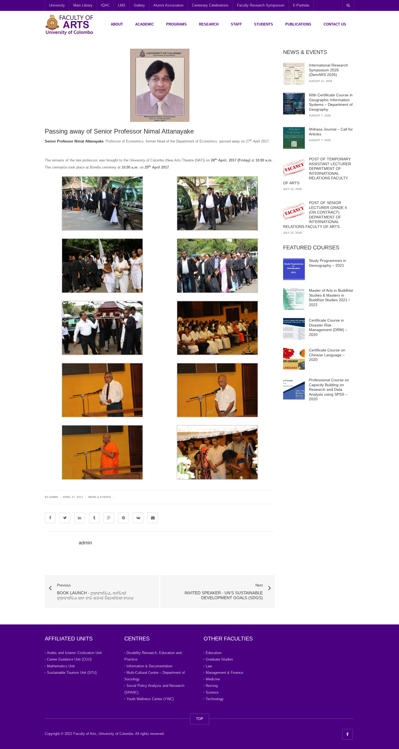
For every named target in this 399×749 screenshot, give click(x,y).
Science (212, 692)
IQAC (105, 5)
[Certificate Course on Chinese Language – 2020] (294, 359)
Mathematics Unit (61, 666)
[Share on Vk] (138, 517)
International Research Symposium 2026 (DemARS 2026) (328, 70)
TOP (199, 719)
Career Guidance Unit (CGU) (69, 659)
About (117, 24)
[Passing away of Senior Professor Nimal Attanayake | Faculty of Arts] (69, 24)
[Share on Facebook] (50, 517)
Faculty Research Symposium (260, 5)
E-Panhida (301, 5)
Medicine (213, 679)
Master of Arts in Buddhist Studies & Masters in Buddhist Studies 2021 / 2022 (331, 297)
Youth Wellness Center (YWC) (150, 699)
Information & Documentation (149, 666)
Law (209, 666)
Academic (144, 24)
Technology (215, 699)
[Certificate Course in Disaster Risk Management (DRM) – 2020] (294, 329)
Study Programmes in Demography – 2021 (327, 263)
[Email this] (152, 517)
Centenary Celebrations (210, 5)
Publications (298, 24)
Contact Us (335, 24)
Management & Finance (224, 673)
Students (263, 24)
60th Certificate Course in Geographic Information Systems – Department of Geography (331, 102)
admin (85, 542)
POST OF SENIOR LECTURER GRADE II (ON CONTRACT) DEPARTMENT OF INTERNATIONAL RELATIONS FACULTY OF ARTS (315, 215)
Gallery (139, 5)
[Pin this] (123, 517)
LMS (121, 5)
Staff (236, 24)
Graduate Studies (219, 659)
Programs (176, 24)
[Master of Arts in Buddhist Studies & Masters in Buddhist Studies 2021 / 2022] (294, 299)
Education (213, 653)
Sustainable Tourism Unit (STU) (72, 673)
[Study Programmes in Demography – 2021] (294, 269)
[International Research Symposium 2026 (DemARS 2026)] (294, 74)
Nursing (212, 686)
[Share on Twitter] (64, 517)
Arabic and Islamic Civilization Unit (74, 653)
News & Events (99, 497)
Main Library (83, 5)
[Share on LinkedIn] (79, 517)
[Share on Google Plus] (108, 517)
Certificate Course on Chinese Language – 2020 (327, 355)
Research (208, 24)
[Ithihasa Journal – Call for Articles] (294, 138)
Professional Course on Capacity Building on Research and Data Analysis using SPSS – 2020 (329, 389)
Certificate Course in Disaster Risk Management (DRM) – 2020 (328, 327)
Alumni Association (168, 5)
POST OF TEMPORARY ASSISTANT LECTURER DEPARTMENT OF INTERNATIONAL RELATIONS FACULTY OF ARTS (317, 171)
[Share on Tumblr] (94, 517)
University (57, 5)
